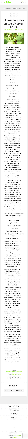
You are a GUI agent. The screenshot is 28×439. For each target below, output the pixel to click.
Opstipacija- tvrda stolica (12, 14)
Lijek (16, 374)
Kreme (19, 374)
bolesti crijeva (18, 371)
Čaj (13, 374)
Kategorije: (9, 374)
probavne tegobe (10, 371)
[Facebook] (14, 425)
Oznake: (14, 370)
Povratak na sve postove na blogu (14, 9)
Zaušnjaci (16, 14)
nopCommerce (17, 435)
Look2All (15, 437)
